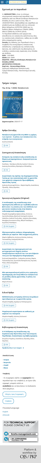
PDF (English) (9, 226)
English (5, 412)
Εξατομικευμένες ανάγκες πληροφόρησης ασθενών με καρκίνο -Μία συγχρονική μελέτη (20, 233)
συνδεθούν (7, 386)
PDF (6, 146)
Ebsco (6, 368)
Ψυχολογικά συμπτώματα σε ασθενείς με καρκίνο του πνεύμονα (18, 312)
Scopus (6, 360)
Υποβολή (8, 401)
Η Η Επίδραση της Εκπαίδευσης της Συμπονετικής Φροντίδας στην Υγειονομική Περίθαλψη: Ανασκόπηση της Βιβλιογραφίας (19, 333)
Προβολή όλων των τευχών (12, 348)
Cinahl (6, 365)
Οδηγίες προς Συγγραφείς (14, 394)
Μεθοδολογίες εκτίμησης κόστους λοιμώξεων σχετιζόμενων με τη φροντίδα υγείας (20, 298)
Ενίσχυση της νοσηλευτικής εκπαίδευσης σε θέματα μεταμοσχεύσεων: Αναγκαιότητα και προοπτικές (19, 159)
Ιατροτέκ (7, 362)
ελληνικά (6, 415)
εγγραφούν (26, 378)
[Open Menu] (2, 2)
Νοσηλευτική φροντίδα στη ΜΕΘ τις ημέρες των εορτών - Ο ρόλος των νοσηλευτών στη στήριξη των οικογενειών (19, 137)
